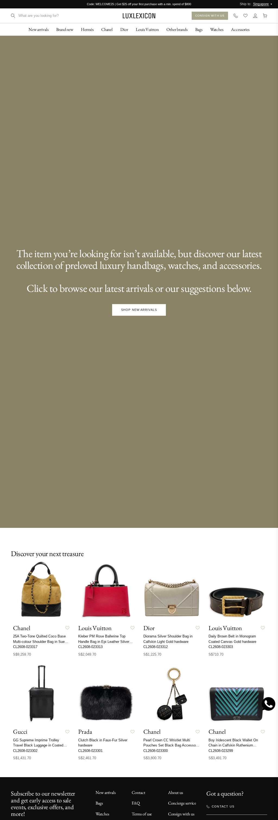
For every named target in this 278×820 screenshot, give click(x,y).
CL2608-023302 (25, 751)
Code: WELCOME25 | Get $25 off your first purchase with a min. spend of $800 (139, 4)
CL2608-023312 (155, 647)
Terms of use (142, 814)
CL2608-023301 (90, 751)
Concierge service (182, 803)
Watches (102, 814)
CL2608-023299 (220, 751)
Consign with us (181, 814)
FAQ (136, 803)
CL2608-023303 (220, 647)
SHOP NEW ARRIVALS (139, 309)
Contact (138, 792)
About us (175, 792)
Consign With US (210, 15)
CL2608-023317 (25, 647)
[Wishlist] (245, 16)
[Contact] (235, 16)
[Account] (255, 16)
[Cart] (265, 16)
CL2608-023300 (155, 751)
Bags (99, 803)
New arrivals (106, 792)
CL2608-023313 (90, 647)
